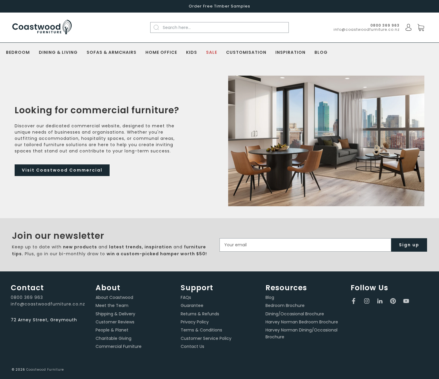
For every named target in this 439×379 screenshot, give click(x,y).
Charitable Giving (113, 338)
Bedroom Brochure (285, 305)
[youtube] (406, 301)
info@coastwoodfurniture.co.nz (367, 29)
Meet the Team (112, 305)
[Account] (409, 27)
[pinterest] (393, 301)
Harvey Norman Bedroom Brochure (301, 322)
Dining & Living (58, 52)
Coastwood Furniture (45, 369)
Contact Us (192, 346)
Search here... (177, 27)
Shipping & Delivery (115, 314)
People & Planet (112, 330)
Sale (211, 52)
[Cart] (421, 28)
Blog (321, 52)
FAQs (186, 297)
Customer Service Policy (206, 338)
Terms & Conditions (201, 330)
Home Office (161, 52)
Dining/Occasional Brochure (294, 314)
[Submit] (160, 27)
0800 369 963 (27, 297)
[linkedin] (379, 301)
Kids (191, 52)
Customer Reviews (115, 322)
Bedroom (18, 52)
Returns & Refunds (200, 314)
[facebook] (353, 301)
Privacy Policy (195, 322)
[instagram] (366, 301)
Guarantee (192, 305)
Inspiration (290, 52)
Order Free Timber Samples (219, 6)
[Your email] (305, 245)
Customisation (246, 52)
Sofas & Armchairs (111, 52)
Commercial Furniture (119, 346)
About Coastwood (114, 297)
